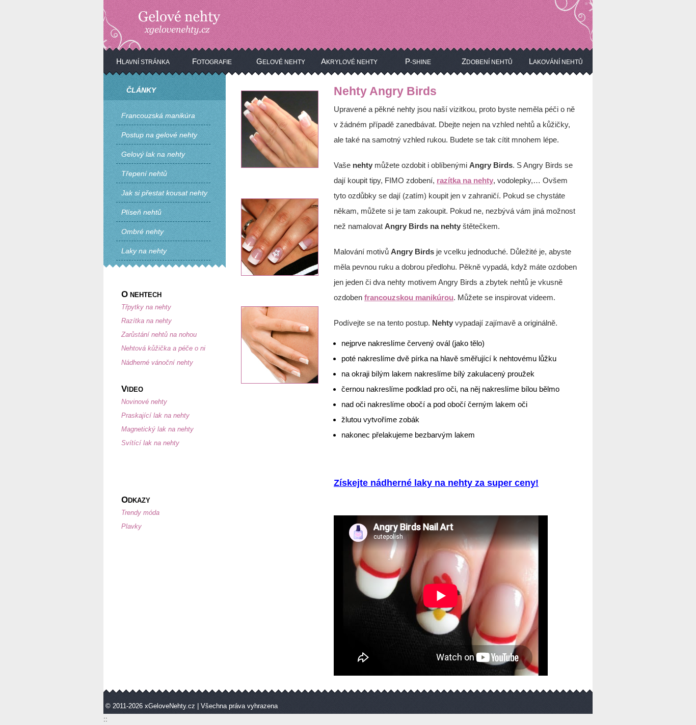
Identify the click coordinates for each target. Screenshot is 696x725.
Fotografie (212, 61)
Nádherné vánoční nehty (157, 362)
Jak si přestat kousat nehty (164, 193)
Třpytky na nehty (146, 307)
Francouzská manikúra (158, 115)
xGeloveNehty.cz (170, 706)
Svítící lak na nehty (150, 443)
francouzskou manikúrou (408, 297)
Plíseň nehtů (141, 212)
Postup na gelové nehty (159, 135)
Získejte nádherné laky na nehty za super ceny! (436, 483)
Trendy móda (140, 512)
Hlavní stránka (143, 61)
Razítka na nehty (146, 321)
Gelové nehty (280, 61)
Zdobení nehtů (487, 61)
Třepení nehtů (144, 173)
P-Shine (418, 61)
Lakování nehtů (556, 61)
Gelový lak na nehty (153, 154)
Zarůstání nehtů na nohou (159, 334)
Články (141, 90)
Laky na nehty (144, 251)
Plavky (131, 526)
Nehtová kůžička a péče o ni (163, 348)
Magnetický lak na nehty (157, 429)
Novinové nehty (144, 401)
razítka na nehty (465, 180)
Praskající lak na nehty (155, 415)
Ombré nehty (142, 231)
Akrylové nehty (349, 61)
